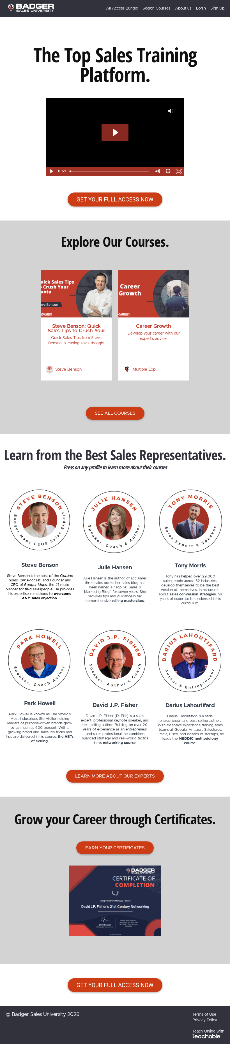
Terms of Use (204, 1015)
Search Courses (156, 8)
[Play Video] (51, 171)
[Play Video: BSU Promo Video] (115, 132)
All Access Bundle (122, 8)
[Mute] (157, 171)
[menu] (163, 8)
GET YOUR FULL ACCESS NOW (115, 199)
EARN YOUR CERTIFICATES (115, 848)
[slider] (109, 171)
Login (201, 8)
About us (183, 8)
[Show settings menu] (168, 171)
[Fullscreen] (178, 171)
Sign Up (217, 8)
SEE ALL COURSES (115, 413)
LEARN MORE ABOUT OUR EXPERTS (115, 776)
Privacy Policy (204, 1020)
